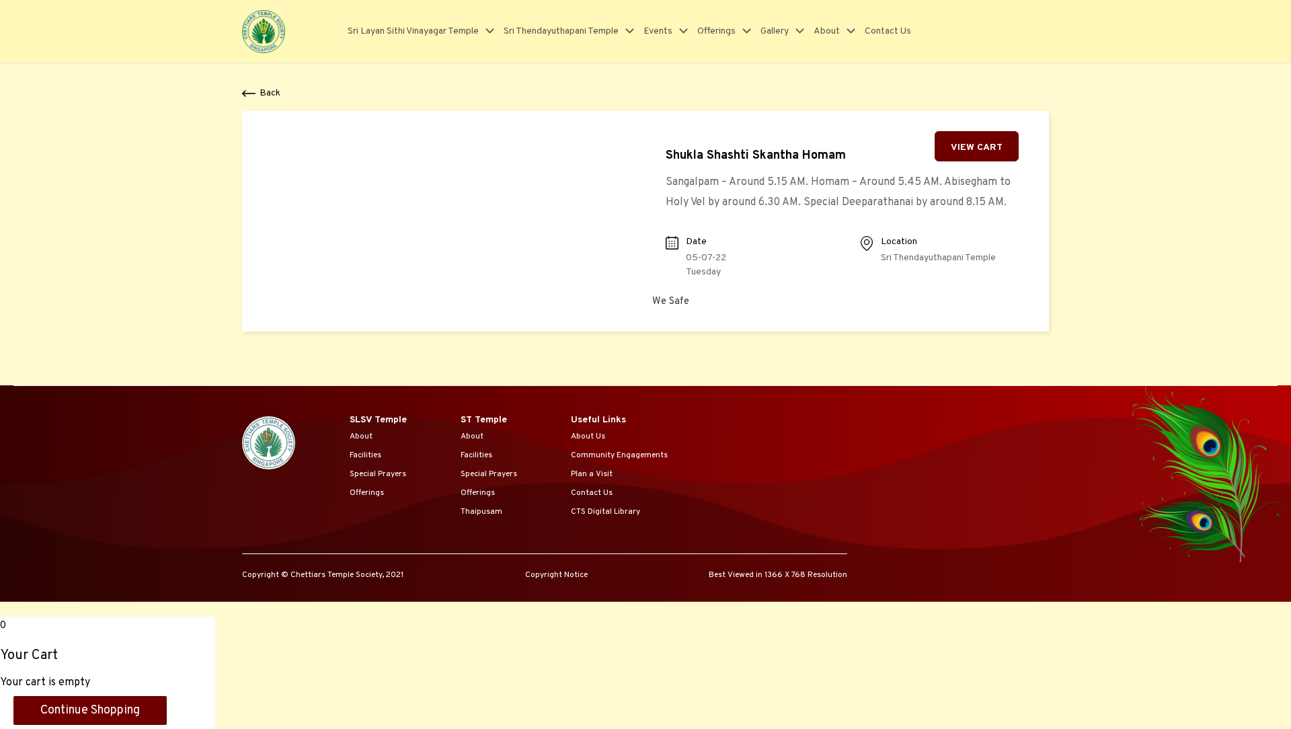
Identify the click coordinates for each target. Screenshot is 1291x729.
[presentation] (486, 31)
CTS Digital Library (605, 511)
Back (270, 93)
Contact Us (888, 31)
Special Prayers (378, 474)
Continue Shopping (90, 710)
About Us (588, 436)
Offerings (716, 31)
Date (696, 241)
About (827, 31)
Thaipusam (481, 511)
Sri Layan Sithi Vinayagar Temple (413, 31)
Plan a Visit (592, 474)
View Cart (977, 147)
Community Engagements (619, 455)
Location (899, 241)
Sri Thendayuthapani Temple (561, 31)
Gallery (774, 31)
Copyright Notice (556, 575)
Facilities (365, 455)
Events (657, 31)
